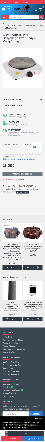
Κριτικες (20, 180)
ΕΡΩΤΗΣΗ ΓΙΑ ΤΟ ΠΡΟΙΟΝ (23, 174)
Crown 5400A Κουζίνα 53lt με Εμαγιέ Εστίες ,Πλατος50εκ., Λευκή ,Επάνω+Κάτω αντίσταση (33, 306)
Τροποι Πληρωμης (11, 99)
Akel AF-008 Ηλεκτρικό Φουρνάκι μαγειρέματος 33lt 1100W (33, 247)
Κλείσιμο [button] (38, 419)
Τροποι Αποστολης (12, 105)
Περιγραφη (7, 180)
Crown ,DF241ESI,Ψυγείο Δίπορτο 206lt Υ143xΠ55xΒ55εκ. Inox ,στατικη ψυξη (12, 306)
